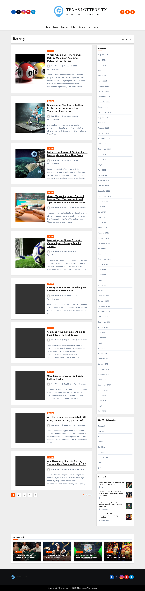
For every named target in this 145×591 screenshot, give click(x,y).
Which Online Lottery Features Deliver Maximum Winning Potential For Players (64, 58)
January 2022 (103, 301)
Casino (55, 27)
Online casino (103, 457)
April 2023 (102, 222)
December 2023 (104, 191)
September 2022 (104, 259)
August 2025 (103, 118)
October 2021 (103, 317)
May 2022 (102, 280)
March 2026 (102, 81)
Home (47, 27)
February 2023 (103, 233)
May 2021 (101, 343)
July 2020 (102, 395)
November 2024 (104, 139)
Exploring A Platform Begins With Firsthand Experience (24, 558)
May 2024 (102, 165)
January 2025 (103, 133)
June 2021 (102, 338)
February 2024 (103, 180)
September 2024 (104, 149)
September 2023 (104, 196)
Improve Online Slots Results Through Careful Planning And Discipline (110, 516)
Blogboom (81, 588)
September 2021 (104, 322)
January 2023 (103, 238)
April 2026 (102, 76)
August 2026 (103, 55)
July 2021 (102, 332)
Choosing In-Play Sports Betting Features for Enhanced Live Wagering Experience (65, 108)
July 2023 (102, 207)
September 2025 (104, 112)
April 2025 (102, 123)
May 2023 (101, 217)
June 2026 (102, 65)
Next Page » (87, 495)
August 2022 (103, 264)
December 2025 (104, 97)
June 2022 (102, 275)
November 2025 (104, 102)
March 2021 (102, 353)
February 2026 (103, 86)
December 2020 (104, 369)
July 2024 (102, 154)
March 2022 (102, 291)
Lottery (97, 27)
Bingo (100, 437)
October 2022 (103, 254)
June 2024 (102, 160)
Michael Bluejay (56, 66)
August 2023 (103, 201)
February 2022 (103, 296)
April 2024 (102, 170)
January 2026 (103, 91)
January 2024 (103, 186)
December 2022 (104, 243)
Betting (82, 27)
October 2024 (103, 144)
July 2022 (102, 270)
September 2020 (104, 385)
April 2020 (102, 411)
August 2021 (103, 327)
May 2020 (102, 406)
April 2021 (102, 348)
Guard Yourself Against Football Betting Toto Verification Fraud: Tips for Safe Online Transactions (66, 199)
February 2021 (103, 359)
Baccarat (101, 426)
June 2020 (102, 401)
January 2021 (103, 364)
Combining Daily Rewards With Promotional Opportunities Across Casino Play (111, 493)
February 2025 (103, 128)
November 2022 (104, 249)
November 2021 (104, 312)
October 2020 (103, 380)
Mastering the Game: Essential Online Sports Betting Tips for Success (64, 243)
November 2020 (104, 374)
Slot (89, 27)
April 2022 (102, 285)
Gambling (64, 27)
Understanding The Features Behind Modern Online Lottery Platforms (110, 504)
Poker (73, 27)
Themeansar (91, 588)
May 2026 (102, 70)
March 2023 (102, 228)
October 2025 (103, 107)
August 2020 (103, 390)
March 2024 (102, 175)
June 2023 (102, 212)
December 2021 (104, 306)
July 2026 (102, 60)
